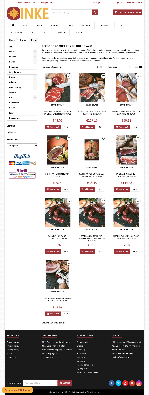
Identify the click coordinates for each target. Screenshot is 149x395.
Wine (25, 25)
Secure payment (14, 342)
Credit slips (82, 349)
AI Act (9, 353)
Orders (80, 345)
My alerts (81, 361)
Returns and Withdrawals (87, 372)
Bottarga (85, 25)
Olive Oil (55, 25)
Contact (117, 335)
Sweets (46, 32)
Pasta (70, 25)
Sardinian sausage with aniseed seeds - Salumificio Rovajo (92, 238)
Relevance (120, 67)
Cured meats (104, 25)
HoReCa (61, 32)
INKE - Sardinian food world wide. (56, 342)
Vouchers (81, 357)
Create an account (133, 2)
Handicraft (14, 102)
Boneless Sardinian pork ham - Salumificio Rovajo (92, 112)
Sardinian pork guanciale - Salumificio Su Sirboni (92, 175)
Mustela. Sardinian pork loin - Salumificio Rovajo (126, 112)
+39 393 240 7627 (22, 2)
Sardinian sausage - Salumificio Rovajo (57, 237)
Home (10, 46)
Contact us (11, 357)
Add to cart (53, 127)
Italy (11, 113)
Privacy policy (13, 345)
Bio (33, 32)
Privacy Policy (13, 349)
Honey (122, 25)
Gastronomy (17, 32)
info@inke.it (47, 2)
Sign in (118, 2)
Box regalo (79, 32)
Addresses (81, 353)
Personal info (82, 342)
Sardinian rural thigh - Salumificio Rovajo (126, 175)
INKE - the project (49, 353)
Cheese (39, 25)
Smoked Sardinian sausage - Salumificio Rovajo (126, 237)
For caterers (47, 357)
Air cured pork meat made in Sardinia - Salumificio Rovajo (57, 112)
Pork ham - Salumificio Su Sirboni (57, 175)
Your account (85, 335)
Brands (11, 125)
